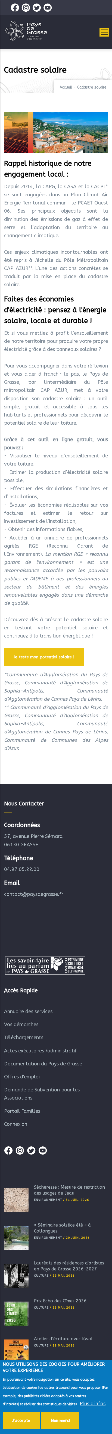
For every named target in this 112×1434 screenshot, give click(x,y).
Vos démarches (21, 1024)
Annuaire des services (28, 1011)
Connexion (15, 1124)
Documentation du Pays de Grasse (43, 1064)
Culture (41, 1275)
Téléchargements (23, 1037)
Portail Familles (22, 1111)
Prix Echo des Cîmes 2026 (60, 1300)
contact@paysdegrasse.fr (33, 894)
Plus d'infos (92, 1404)
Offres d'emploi (22, 1077)
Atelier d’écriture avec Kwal (63, 1338)
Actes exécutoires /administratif (40, 1051)
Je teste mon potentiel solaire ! (44, 657)
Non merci (60, 1420)
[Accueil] (26, 31)
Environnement (48, 1200)
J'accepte (21, 1420)
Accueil (66, 87)
